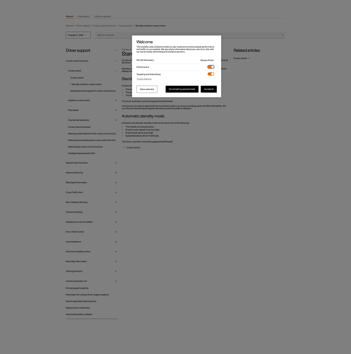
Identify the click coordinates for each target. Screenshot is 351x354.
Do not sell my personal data (182, 89)
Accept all (208, 89)
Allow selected (147, 89)
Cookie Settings (144, 79)
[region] (176, 66)
